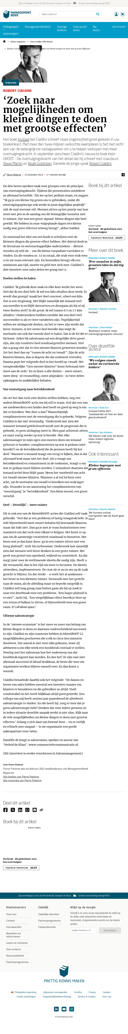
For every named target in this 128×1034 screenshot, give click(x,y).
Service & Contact (87, 996)
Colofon (78, 992)
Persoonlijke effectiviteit (41, 42)
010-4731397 (119, 26)
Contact (10, 920)
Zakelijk (43, 907)
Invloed (23, 139)
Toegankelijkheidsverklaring (57, 996)
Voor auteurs (13, 949)
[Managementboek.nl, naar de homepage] (17, 17)
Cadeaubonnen (47, 927)
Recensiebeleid (15, 955)
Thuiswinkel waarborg (25, 992)
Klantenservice (16, 907)
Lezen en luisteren (17, 942)
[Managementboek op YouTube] (64, 1009)
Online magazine (17, 42)
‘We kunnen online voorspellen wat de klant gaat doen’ (106, 515)
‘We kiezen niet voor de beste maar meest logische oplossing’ (106, 439)
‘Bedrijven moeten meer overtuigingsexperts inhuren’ (106, 332)
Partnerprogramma (17, 962)
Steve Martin (12, 163)
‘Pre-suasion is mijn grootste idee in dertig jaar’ (106, 265)
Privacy (92, 992)
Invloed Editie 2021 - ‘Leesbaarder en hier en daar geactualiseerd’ (106, 414)
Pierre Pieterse (14, 174)
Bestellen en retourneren (13, 935)
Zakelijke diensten (48, 914)
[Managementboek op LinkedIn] (56, 1009)
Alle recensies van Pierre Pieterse (22, 780)
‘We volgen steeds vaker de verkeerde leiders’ (104, 364)
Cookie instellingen (26, 996)
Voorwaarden (13, 927)
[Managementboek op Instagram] (71, 1009)
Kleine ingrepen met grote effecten (105, 467)
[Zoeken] (98, 14)
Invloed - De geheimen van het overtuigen (105, 230)
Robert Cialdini (100, 163)
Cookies (107, 992)
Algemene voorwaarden (55, 992)
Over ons (11, 914)
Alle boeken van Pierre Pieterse (21, 776)
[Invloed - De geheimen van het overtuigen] (99, 205)
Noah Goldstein (40, 163)
